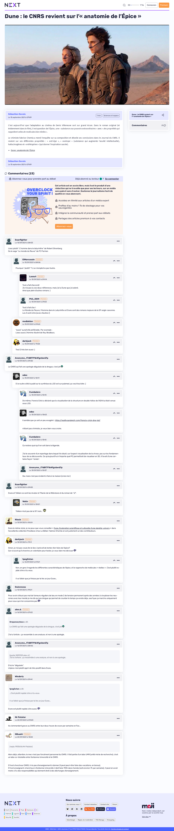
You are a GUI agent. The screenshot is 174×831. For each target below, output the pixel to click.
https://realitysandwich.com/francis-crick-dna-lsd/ (77, 420)
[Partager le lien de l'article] (163, 115)
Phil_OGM (34, 299)
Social (29, 814)
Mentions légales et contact (120, 829)
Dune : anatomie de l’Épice (23, 150)
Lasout (32, 276)
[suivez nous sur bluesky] (67, 809)
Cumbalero (34, 392)
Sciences (37, 814)
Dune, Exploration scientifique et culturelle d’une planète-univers (82, 528)
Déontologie (71, 820)
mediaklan (27, 321)
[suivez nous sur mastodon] (72, 809)
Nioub (18, 519)
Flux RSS (91, 809)
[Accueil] (12, 5)
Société (16, 817)
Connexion (151, 5)
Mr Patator (20, 717)
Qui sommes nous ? (74, 804)
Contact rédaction (90, 804)
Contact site (104, 804)
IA (36, 810)
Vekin (25, 501)
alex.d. (18, 609)
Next (23, 814)
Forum (115, 804)
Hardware (30, 810)
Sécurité (8, 817)
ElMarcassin (28, 259)
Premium (164, 5)
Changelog (110, 820)
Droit (7, 810)
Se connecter (112, 179)
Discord (112, 809)
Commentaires (139, 125)
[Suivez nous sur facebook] (77, 809)
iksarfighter (21, 240)
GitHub (101, 809)
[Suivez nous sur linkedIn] (81, 809)
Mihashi (19, 734)
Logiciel (16, 814)
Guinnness (20, 587)
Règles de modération (85, 820)
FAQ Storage (100, 820)
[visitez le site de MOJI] (148, 807)
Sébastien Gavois (17, 114)
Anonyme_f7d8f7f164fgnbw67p (31, 358)
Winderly (19, 676)
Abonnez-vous (64, 226)
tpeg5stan (27, 559)
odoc (24, 375)
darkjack (26, 341)
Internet (8, 814)
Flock (22, 810)
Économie (14, 810)
